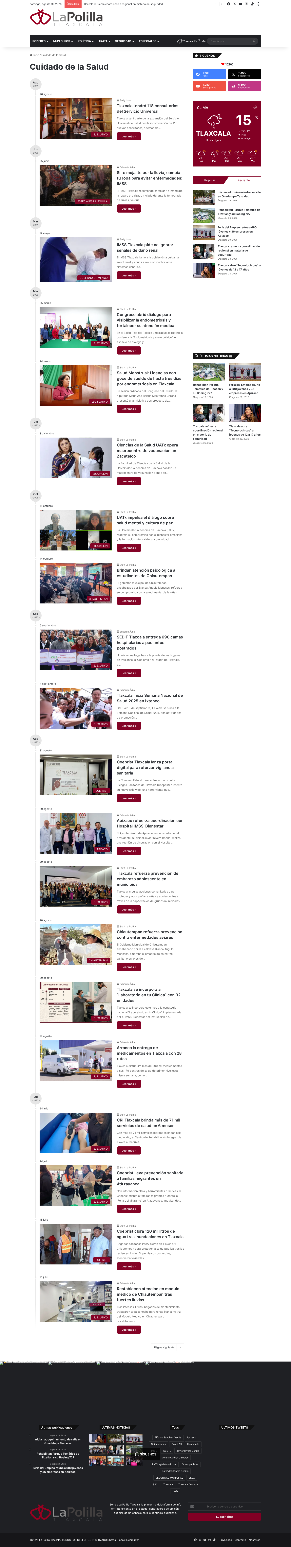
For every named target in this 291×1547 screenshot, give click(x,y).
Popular (209, 180)
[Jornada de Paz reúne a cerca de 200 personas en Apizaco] (97, 1449)
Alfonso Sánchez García (168, 1437)
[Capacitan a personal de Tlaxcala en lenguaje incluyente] (97, 1461)
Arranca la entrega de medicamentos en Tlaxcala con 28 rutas (149, 1053)
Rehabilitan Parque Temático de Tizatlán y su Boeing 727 (208, 389)
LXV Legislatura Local (164, 1464)
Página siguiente (164, 1347)
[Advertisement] (185, 21)
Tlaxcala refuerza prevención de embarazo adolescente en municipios (147, 879)
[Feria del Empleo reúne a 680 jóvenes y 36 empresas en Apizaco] (204, 232)
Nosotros (254, 1539)
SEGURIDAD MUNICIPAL (169, 1477)
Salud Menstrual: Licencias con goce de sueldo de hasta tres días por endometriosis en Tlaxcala (149, 378)
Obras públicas (190, 1464)
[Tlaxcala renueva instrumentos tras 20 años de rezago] (134, 1461)
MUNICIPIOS (61, 41)
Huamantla (193, 1444)
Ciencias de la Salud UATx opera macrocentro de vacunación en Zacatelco (147, 451)
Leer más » (129, 136)
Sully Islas (125, 100)
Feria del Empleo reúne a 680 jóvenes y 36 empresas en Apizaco (237, 231)
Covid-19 (176, 1444)
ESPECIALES (147, 41)
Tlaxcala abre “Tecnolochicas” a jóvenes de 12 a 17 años (118, 4)
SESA (192, 1477)
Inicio (35, 55)
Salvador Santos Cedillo (175, 1470)
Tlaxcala (168, 1484)
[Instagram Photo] (24, 1386)
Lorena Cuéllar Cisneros (175, 1457)
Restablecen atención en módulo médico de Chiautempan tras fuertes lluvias (148, 1294)
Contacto (240, 1539)
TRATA (103, 41)
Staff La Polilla (128, 309)
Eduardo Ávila (127, 167)
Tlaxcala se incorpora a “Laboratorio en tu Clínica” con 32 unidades (149, 995)
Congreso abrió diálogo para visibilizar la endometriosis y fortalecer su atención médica (145, 320)
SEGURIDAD (123, 41)
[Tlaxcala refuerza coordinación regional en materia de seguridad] (204, 251)
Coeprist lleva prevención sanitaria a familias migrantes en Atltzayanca (150, 1178)
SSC (155, 1484)
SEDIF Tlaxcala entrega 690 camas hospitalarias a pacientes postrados (150, 643)
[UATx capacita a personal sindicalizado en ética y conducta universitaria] (115, 1461)
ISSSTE (167, 1450)
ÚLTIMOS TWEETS (234, 1427)
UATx (175, 1491)
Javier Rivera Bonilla (188, 1450)
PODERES (39, 41)
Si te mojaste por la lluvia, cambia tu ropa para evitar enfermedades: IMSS (149, 178)
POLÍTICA (84, 41)
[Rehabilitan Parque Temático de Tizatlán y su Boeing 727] (204, 215)
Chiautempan (158, 1444)
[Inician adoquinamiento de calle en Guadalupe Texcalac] (204, 197)
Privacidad (226, 1539)
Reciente (244, 180)
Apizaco (191, 1437)
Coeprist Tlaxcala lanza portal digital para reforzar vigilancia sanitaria (145, 767)
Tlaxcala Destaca (188, 1484)
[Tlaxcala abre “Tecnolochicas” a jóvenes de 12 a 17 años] (204, 270)
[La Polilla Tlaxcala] (66, 18)
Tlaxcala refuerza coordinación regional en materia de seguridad (239, 250)
